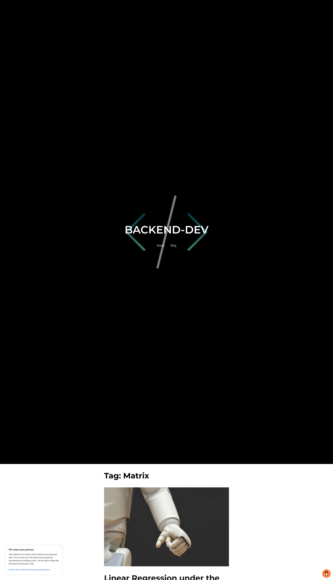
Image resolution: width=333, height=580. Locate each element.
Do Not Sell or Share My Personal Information (29, 570)
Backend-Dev (167, 229)
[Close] (60, 546)
